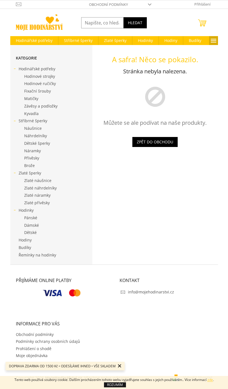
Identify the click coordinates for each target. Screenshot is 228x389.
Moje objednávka (32, 355)
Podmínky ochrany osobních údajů (48, 341)
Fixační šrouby (37, 91)
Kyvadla (31, 113)
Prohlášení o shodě (33, 348)
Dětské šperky (37, 143)
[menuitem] (34, 40)
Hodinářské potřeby (37, 68)
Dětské (30, 232)
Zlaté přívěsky (37, 202)
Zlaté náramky (37, 195)
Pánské (30, 217)
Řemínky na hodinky (37, 255)
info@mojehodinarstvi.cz (151, 292)
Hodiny (25, 240)
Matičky (31, 98)
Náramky (32, 150)
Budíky (25, 247)
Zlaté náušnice (37, 180)
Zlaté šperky (30, 173)
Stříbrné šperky (33, 120)
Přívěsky (31, 158)
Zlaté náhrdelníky (40, 188)
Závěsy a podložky (41, 106)
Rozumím (115, 384)
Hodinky (26, 210)
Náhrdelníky (35, 135)
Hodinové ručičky (40, 83)
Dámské (31, 225)
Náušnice (33, 128)
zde (210, 379)
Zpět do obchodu (155, 141)
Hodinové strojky (39, 76)
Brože (29, 165)
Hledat (135, 22)
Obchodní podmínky (108, 4)
